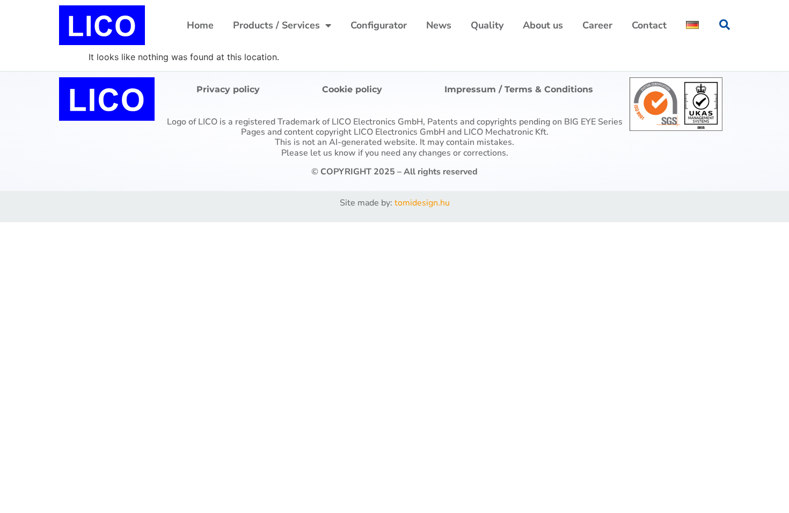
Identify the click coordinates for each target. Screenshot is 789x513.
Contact (649, 25)
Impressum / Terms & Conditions (518, 89)
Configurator (378, 25)
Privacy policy (228, 89)
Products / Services (276, 25)
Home (200, 25)
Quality (487, 25)
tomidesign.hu (422, 203)
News (438, 25)
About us (543, 25)
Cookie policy (352, 89)
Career (597, 25)
